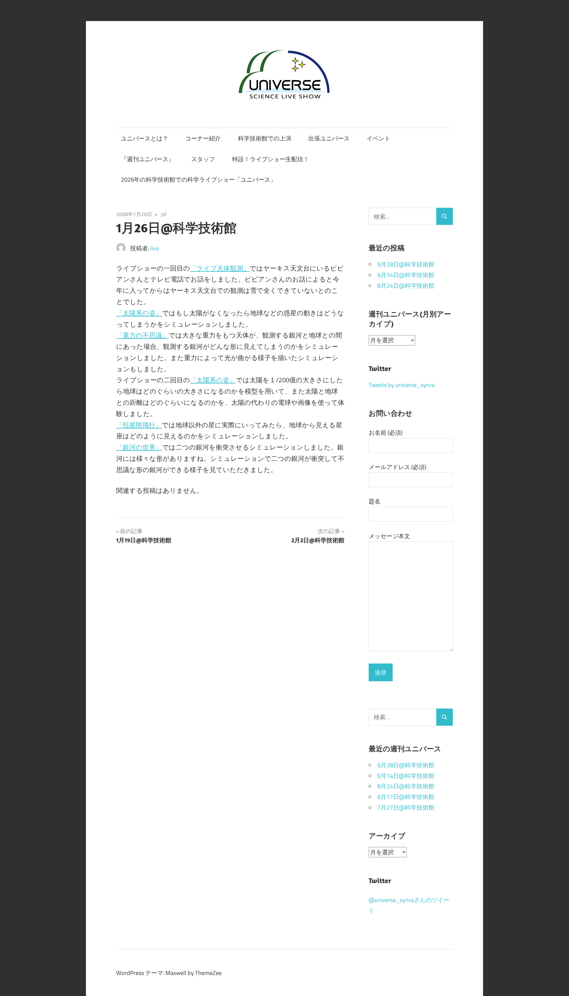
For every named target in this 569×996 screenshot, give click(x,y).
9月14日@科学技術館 (405, 274)
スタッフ (203, 159)
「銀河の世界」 (139, 447)
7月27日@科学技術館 (405, 807)
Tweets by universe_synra (401, 384)
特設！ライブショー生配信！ (270, 159)
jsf (164, 214)
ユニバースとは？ (144, 138)
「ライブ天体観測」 (220, 268)
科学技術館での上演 (264, 138)
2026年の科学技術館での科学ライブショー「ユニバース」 (198, 179)
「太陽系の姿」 (139, 313)
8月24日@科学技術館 (405, 285)
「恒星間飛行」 (139, 425)
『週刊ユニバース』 (147, 159)
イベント (378, 138)
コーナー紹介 (203, 138)
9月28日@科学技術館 (405, 264)
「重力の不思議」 (142, 335)
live (154, 248)
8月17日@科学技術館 (405, 796)
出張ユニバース (329, 138)
